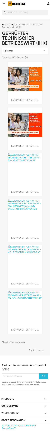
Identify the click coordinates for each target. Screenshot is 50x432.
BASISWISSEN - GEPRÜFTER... (25, 100)
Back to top (37, 350)
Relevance (25, 50)
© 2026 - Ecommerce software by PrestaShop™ (19, 427)
